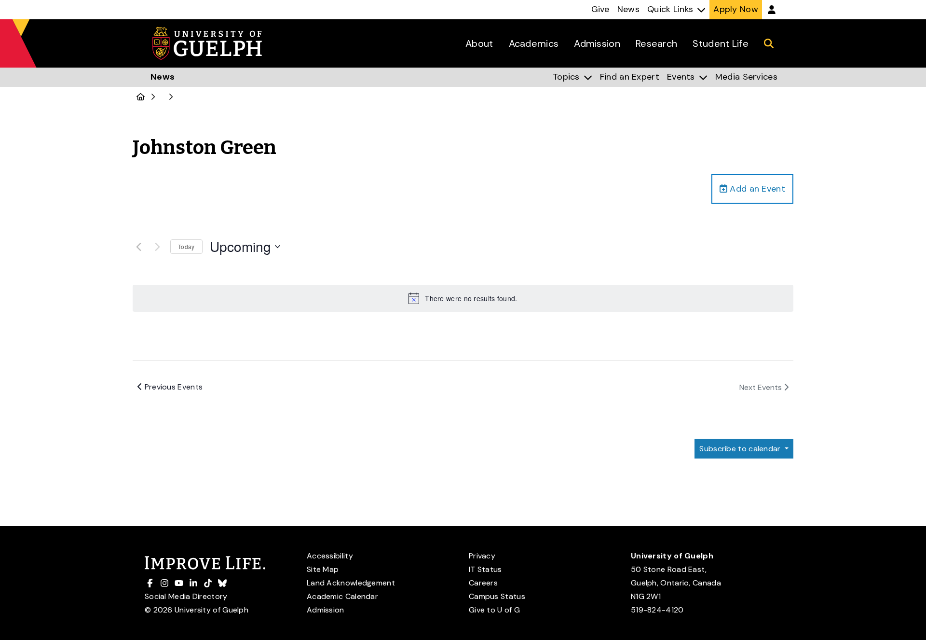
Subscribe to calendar (741, 449)
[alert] (463, 298)
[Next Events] (157, 246)
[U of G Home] (140, 97)
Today (186, 246)
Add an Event (756, 189)
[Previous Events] (138, 246)
